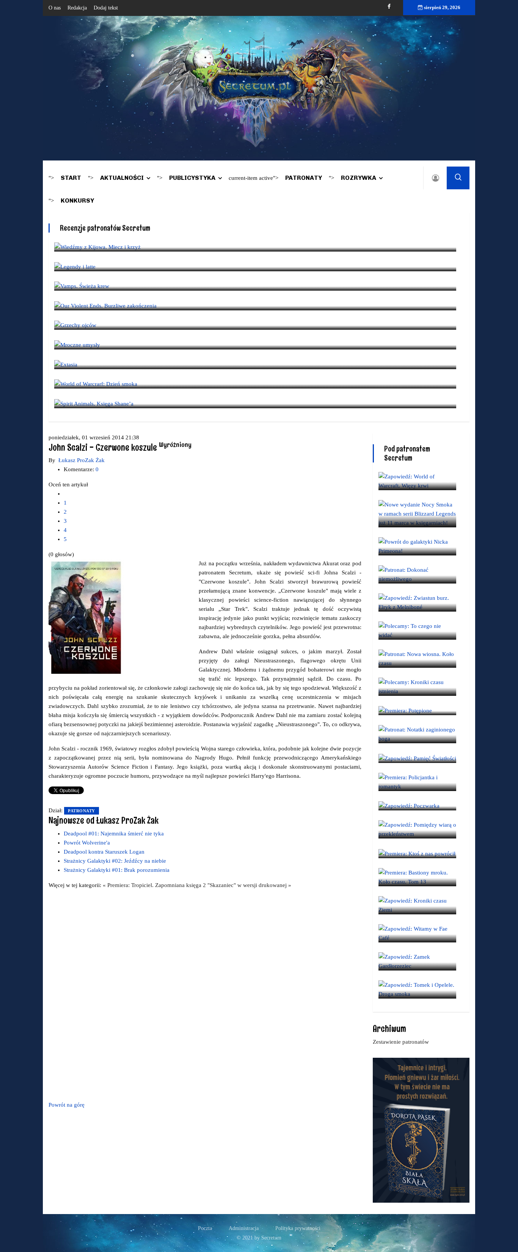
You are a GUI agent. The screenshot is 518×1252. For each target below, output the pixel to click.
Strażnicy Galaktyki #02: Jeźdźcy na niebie (115, 861)
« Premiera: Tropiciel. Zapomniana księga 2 (155, 885)
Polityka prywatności (297, 1228)
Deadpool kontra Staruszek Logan (104, 852)
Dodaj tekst (106, 8)
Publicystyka (192, 177)
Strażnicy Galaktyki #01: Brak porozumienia (117, 870)
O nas (55, 8)
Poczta (205, 1228)
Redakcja (77, 8)
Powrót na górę (67, 1105)
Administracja (244, 1228)
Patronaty (303, 177)
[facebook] (389, 6)
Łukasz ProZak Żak (81, 460)
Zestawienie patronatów (401, 1042)
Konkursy (77, 200)
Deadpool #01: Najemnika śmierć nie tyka (114, 833)
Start (71, 177)
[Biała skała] (421, 1129)
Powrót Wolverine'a (87, 843)
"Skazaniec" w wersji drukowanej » (249, 885)
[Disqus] (205, 993)
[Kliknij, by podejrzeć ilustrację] (86, 617)
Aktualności (122, 177)
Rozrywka (358, 177)
